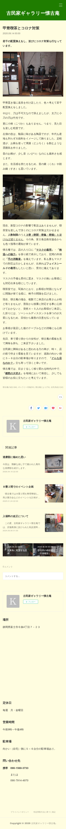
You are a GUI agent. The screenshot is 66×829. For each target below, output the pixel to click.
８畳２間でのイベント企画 (18, 486)
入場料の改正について (15, 516)
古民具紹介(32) (57, 387)
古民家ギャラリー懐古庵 (33, 12)
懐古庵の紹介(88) (10, 387)
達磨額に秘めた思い (14, 457)
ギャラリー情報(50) (26, 387)
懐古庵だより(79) (42, 387)
